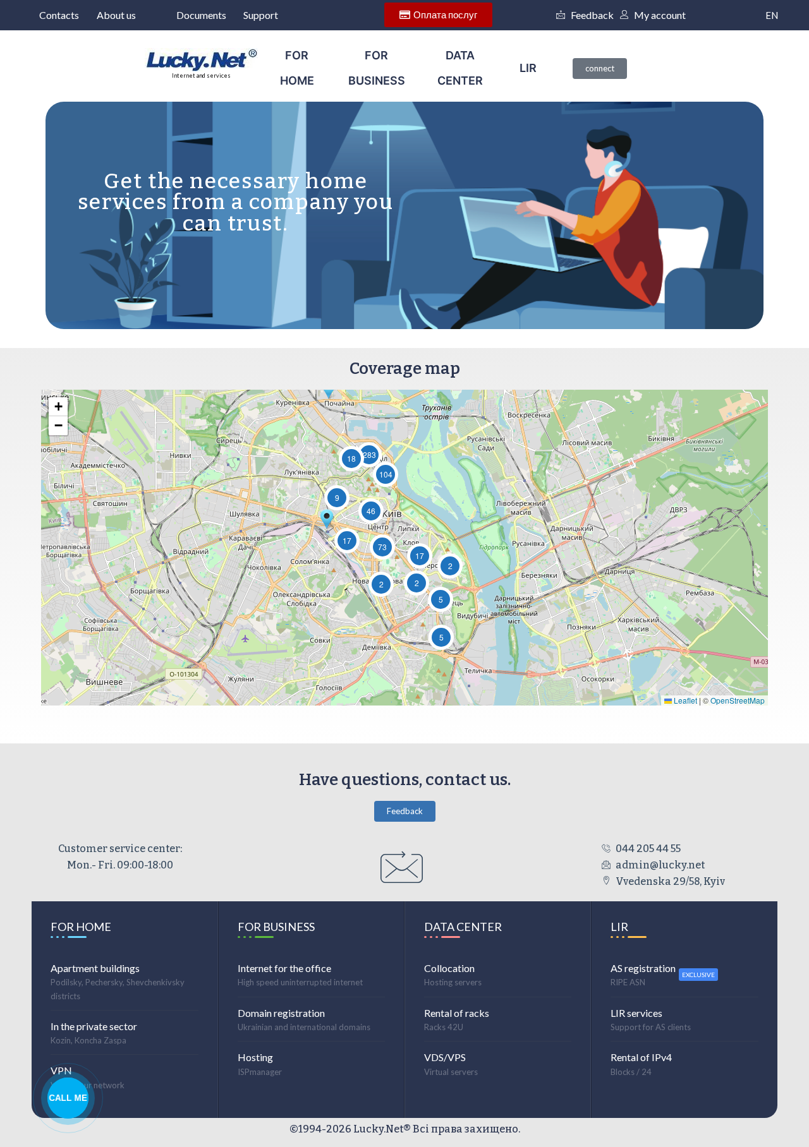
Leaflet (684, 700)
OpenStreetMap (737, 700)
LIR (528, 68)
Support (260, 15)
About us (116, 15)
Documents (201, 15)
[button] (416, 583)
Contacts (59, 15)
